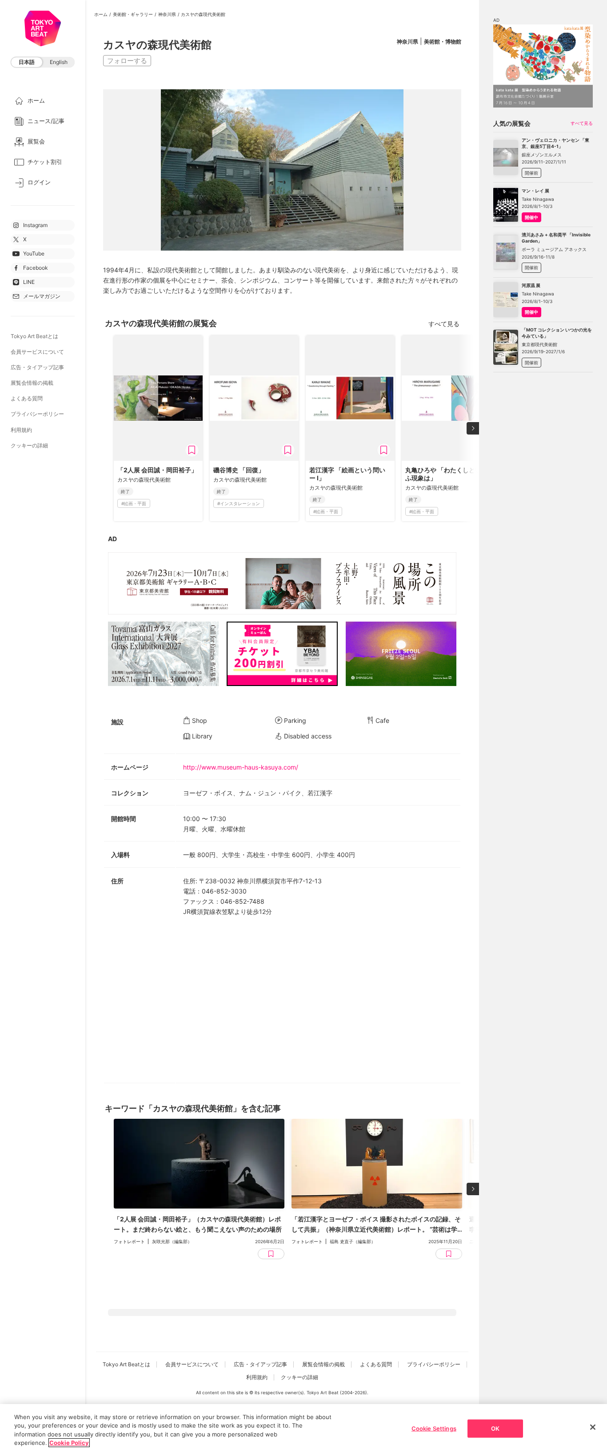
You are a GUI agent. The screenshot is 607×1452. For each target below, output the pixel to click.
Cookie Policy (69, 1442)
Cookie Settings (433, 1428)
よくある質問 (27, 398)
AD (112, 539)
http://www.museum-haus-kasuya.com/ (240, 767)
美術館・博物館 (442, 41)
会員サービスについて (37, 351)
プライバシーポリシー (37, 414)
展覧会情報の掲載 (32, 382)
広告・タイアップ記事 (37, 367)
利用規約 (21, 430)
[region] (303, 1428)
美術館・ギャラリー (133, 14)
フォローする (127, 60)
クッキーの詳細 (29, 445)
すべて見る (443, 323)
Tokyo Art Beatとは (34, 336)
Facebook (35, 267)
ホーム (101, 14)
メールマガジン (41, 296)
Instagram (35, 225)
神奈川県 (167, 14)
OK (495, 1428)
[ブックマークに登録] (192, 450)
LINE (29, 282)
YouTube (33, 253)
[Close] (593, 1427)
